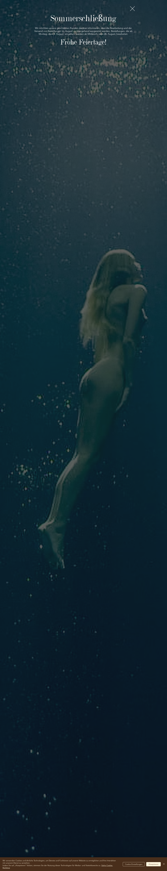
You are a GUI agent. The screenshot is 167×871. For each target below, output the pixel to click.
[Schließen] (163, 864)
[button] (132, 8)
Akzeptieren (153, 864)
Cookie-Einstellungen (133, 864)
